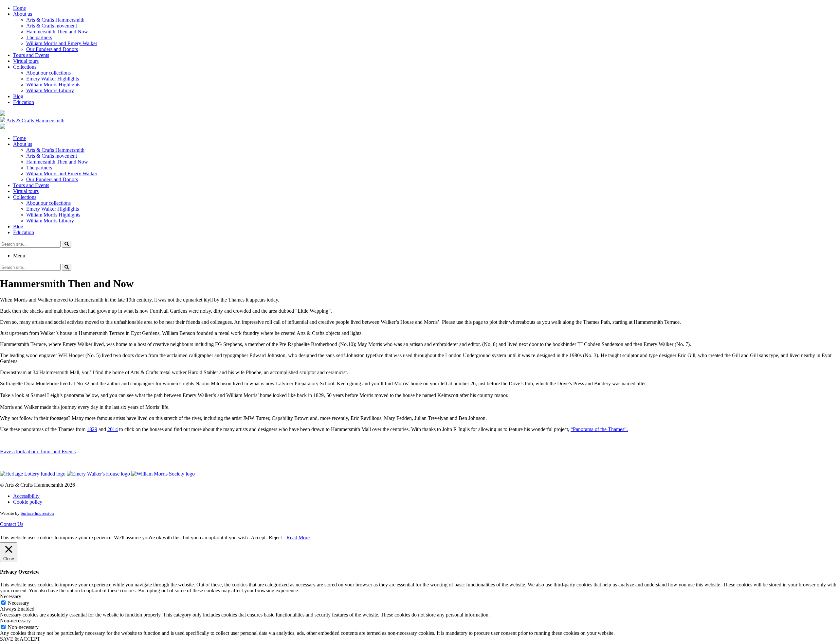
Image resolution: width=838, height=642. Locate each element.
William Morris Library (50, 90)
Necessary (18, 603)
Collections (24, 67)
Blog (18, 96)
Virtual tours (26, 61)
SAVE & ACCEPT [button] (20, 639)
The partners (39, 37)
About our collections (48, 73)
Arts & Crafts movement (51, 25)
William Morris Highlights (53, 84)
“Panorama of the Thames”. (599, 429)
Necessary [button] (10, 596)
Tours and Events (31, 55)
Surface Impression (37, 513)
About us (22, 14)
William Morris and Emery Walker (61, 43)
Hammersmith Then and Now (57, 31)
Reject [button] (275, 537)
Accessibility (26, 496)
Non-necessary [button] (15, 620)
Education (23, 102)
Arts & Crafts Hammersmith (55, 20)
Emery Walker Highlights (52, 78)
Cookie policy (27, 502)
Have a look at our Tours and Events (38, 451)
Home (19, 8)
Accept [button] (258, 537)
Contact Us (11, 524)
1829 (92, 429)
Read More (298, 537)
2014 (112, 429)
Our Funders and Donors (52, 49)
